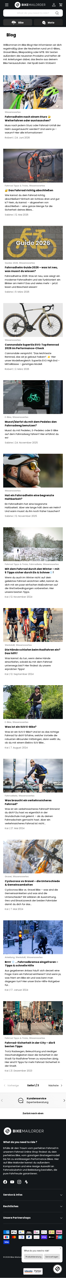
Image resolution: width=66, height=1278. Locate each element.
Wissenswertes (13, 112)
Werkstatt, (10, 645)
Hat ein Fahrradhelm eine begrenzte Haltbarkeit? (29, 497)
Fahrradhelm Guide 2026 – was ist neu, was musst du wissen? (31, 269)
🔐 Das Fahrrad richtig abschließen (29, 190)
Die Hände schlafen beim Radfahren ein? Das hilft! (32, 651)
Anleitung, (10, 957)
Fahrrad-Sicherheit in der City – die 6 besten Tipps (30, 1044)
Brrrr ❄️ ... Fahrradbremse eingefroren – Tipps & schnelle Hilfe (31, 963)
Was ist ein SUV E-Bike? (20, 727)
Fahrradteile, (36, 564)
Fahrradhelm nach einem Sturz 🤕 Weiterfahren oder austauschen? (28, 118)
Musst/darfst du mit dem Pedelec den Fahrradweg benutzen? (31, 423)
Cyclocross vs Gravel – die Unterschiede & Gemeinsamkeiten (32, 883)
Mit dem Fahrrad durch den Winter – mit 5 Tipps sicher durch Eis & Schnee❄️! (32, 570)
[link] (13, 1085)
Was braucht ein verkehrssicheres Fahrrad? (28, 802)
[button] (60, 4)
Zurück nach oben (33, 1113)
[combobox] (33, 13)
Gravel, (9, 876)
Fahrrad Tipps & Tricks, (17, 185)
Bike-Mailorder (17, 1257)
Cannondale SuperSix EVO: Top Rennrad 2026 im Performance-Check (32, 346)
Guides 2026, (12, 262)
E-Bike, (8, 417)
